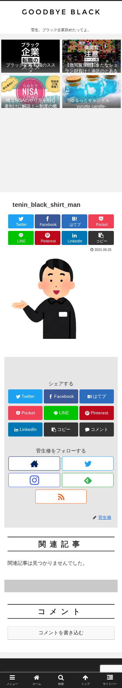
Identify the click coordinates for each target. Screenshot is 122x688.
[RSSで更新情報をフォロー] (61, 497)
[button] (109, 565)
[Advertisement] (61, 152)
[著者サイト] (34, 463)
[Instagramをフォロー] (34, 480)
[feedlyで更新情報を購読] (87, 480)
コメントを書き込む (61, 632)
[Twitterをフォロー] (87, 463)
